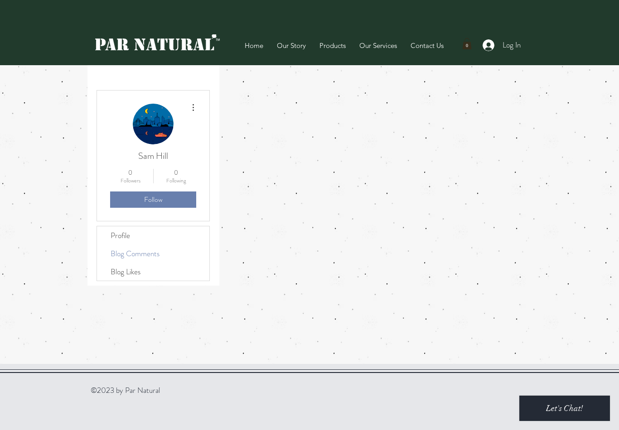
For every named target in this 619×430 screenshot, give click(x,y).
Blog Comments (135, 253)
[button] (467, 43)
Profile (120, 235)
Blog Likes (125, 271)
